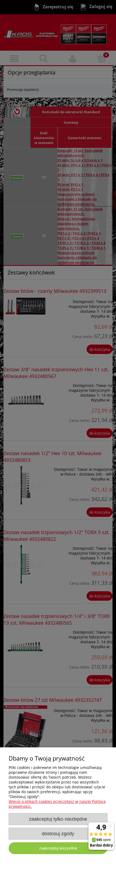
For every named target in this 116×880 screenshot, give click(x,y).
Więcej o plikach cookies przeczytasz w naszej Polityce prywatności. (57, 804)
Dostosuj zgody (58, 833)
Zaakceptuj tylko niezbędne (58, 819)
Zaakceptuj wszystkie (58, 848)
